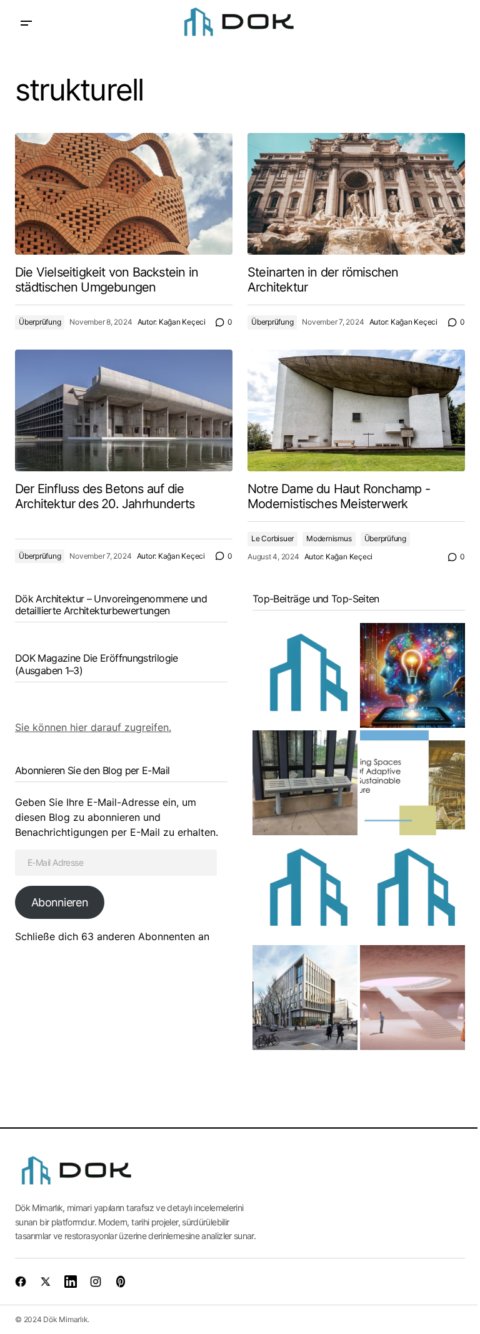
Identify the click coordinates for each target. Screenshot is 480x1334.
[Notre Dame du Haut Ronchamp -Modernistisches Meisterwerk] (356, 411)
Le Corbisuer (272, 538)
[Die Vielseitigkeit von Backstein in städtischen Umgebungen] (123, 194)
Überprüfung (40, 321)
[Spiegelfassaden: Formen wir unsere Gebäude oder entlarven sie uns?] (305, 675)
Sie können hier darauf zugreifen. (93, 727)
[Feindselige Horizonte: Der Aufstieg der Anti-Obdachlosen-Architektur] (305, 782)
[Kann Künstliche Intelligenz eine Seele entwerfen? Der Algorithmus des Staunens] (412, 675)
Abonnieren (59, 902)
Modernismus (328, 538)
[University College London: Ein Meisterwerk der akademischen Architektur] (305, 997)
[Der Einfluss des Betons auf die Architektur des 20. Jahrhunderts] (123, 411)
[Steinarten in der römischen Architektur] (356, 194)
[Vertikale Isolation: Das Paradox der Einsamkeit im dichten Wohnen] (305, 890)
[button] (26, 23)
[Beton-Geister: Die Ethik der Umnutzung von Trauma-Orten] (412, 782)
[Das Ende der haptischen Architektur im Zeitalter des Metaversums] (412, 997)
